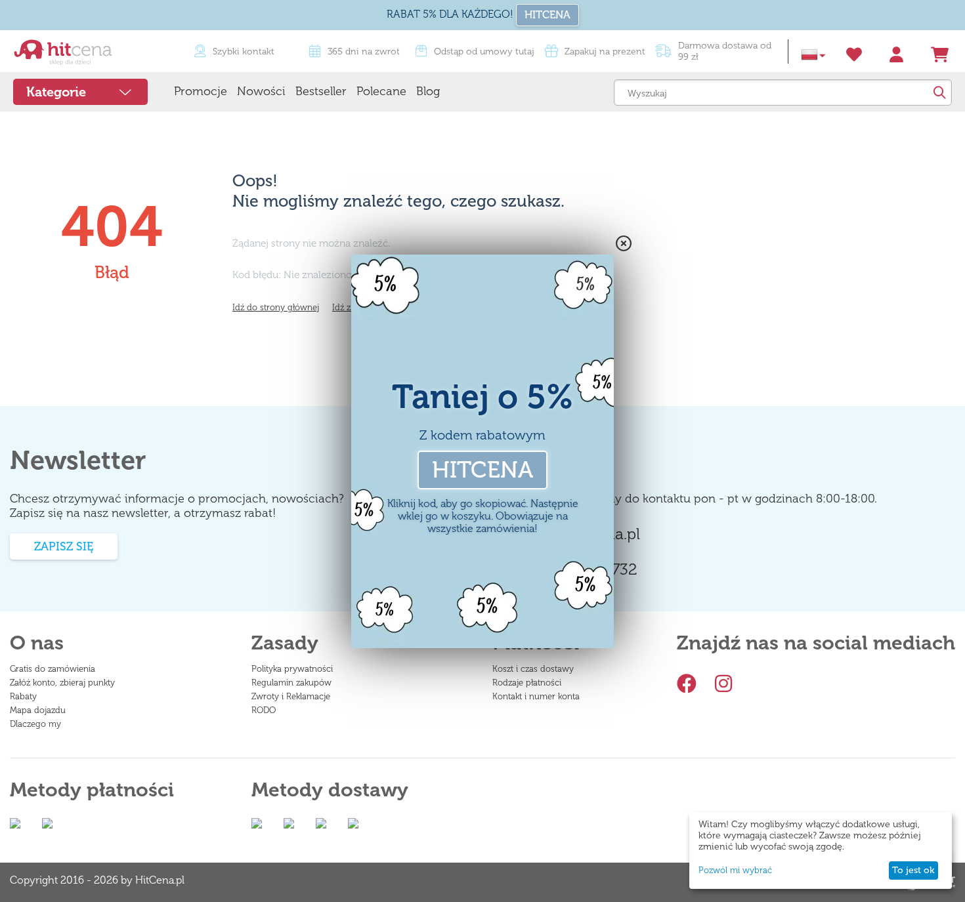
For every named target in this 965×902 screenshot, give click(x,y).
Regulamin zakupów (291, 682)
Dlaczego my (35, 724)
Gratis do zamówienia (52, 669)
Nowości (261, 91)
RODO (263, 710)
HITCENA (547, 15)
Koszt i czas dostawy (533, 669)
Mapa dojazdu (38, 710)
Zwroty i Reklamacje (290, 696)
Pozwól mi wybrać (735, 870)
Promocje (200, 91)
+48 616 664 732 (579, 569)
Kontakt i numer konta (536, 696)
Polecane (381, 91)
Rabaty (23, 696)
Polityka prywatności (292, 669)
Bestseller (321, 91)
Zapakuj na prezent (605, 51)
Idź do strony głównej (275, 307)
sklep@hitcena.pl (580, 534)
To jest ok (913, 870)
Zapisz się (63, 546)
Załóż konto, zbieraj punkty (62, 682)
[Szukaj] (939, 92)
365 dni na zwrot (364, 51)
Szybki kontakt (243, 51)
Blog (428, 91)
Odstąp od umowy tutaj (484, 51)
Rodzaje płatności (526, 682)
